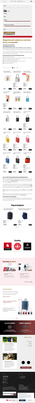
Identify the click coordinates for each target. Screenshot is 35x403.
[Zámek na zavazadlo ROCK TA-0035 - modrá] (27, 100)
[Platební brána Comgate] (9, 400)
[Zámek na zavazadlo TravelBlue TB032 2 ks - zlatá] (17, 100)
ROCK (14, 7)
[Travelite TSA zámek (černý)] (27, 120)
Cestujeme (30, 345)
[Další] (23, 362)
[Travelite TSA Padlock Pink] (27, 141)
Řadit (4, 67)
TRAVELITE (27, 7)
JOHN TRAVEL (10, 7)
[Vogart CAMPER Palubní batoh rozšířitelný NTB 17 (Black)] (10, 217)
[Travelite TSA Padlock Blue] (7, 162)
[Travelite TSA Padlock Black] (17, 162)
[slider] (4, 21)
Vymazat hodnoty (9, 34)
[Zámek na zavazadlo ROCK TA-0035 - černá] (17, 120)
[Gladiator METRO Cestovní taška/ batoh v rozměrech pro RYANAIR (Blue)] (25, 217)
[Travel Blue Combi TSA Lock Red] (27, 162)
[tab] (30, 281)
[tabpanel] (10, 217)
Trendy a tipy (29, 341)
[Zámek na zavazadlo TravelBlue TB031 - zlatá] (7, 80)
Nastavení (29, 400)
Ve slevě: (17, 67)
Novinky (30, 343)
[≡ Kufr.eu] (17, 1)
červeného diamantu (23, 194)
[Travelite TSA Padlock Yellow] (7, 141)
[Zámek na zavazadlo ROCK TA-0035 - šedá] (7, 120)
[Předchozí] (28, 362)
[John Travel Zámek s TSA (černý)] (7, 100)
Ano (4, 30)
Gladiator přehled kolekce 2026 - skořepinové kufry (10, 291)
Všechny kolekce (6, 296)
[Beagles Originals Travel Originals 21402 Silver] (17, 80)
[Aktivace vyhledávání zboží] (3, 1)
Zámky (4, 189)
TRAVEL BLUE (18, 7)
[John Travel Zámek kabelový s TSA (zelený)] (27, 80)
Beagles (5, 7)
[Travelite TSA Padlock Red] (17, 141)
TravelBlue (22, 7)
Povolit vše (22, 400)
